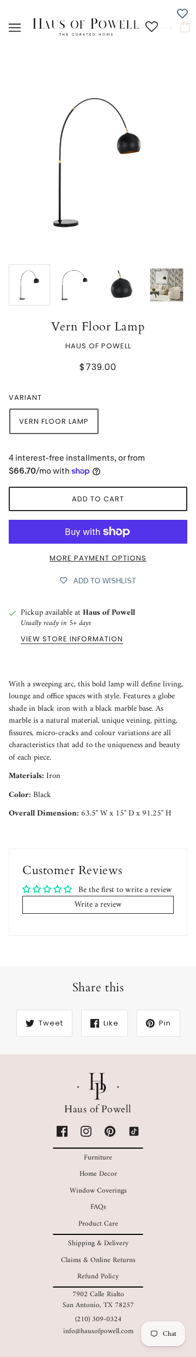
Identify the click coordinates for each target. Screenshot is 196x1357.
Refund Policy (98, 1276)
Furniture (98, 1157)
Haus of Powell (98, 346)
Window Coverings (98, 1190)
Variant (25, 397)
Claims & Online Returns (98, 1260)
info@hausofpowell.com (98, 1331)
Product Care (98, 1224)
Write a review (98, 904)
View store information (72, 639)
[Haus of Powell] (86, 27)
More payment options (98, 558)
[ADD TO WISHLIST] (182, 13)
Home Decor (98, 1174)
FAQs (98, 1207)
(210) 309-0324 (98, 1319)
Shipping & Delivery (98, 1243)
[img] (62, 1131)
